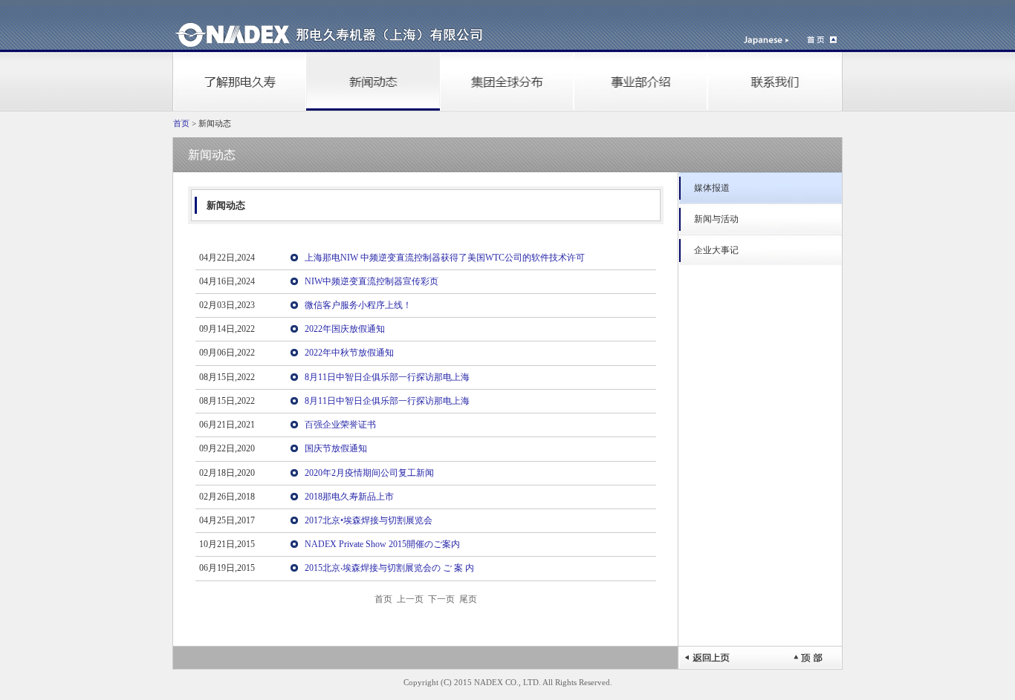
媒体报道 (712, 188)
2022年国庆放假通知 (345, 329)
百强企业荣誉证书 (340, 424)
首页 (181, 124)
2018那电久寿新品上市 (349, 496)
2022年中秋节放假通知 (349, 352)
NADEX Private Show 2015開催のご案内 (382, 544)
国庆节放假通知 (336, 448)
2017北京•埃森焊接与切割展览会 (368, 520)
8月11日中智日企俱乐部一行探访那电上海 (387, 377)
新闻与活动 (716, 219)
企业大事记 (716, 250)
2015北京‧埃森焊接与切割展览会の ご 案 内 (389, 568)
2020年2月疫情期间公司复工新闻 (369, 473)
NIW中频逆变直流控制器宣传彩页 (371, 281)
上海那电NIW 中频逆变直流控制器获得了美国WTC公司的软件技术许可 (445, 257)
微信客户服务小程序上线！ (358, 305)
